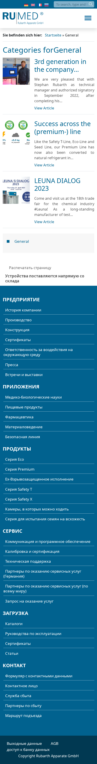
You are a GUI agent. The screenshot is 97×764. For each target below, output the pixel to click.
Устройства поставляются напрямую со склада (44, 278)
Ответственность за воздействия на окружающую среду (38, 352)
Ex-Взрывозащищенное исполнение (39, 479)
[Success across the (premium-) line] (16, 133)
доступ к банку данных (28, 749)
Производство (18, 319)
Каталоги (14, 623)
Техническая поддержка (28, 561)
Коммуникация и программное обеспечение (47, 541)
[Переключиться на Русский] (46, 4)
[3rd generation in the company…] (16, 71)
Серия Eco (14, 459)
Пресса (11, 364)
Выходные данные (24, 743)
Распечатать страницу (30, 267)
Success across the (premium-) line (62, 127)
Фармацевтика (19, 416)
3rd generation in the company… (60, 65)
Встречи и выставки (24, 374)
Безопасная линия (22, 436)
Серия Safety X (18, 499)
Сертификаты (18, 339)
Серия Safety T (18, 489)
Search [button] (91, 4)
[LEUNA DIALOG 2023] (16, 190)
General (21, 241)
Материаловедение (24, 426)
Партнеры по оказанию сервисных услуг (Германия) (42, 574)
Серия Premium (20, 469)
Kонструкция (17, 329)
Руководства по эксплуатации (33, 633)
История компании (23, 310)
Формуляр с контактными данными (38, 675)
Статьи (11, 653)
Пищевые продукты (23, 407)
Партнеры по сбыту (23, 705)
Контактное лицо (21, 685)
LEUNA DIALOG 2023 (57, 184)
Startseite (53, 35)
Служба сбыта (18, 695)
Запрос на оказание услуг (29, 601)
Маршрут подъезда (23, 715)
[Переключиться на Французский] (40, 4)
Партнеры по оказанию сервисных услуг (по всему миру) (45, 588)
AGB (54, 743)
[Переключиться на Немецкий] (26, 4)
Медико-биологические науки (33, 397)
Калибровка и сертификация (32, 551)
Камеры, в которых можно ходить (37, 509)
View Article (44, 108)
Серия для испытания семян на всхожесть (45, 518)
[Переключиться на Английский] (33, 4)
